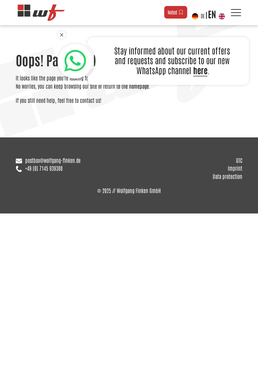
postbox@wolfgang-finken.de (53, 160)
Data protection (227, 176)
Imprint (235, 167)
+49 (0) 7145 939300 (44, 167)
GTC (239, 160)
